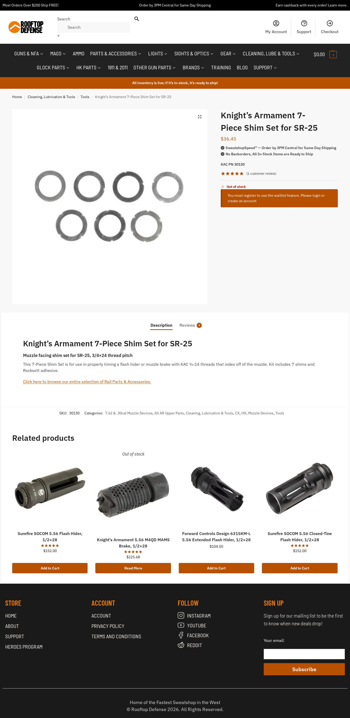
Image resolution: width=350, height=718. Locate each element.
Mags (55, 53)
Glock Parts (51, 67)
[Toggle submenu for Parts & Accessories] (139, 54)
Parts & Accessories (113, 53)
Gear (225, 53)
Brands (191, 67)
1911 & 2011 (118, 67)
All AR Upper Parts (169, 413)
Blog (242, 67)
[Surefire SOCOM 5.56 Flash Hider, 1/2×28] (50, 488)
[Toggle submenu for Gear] (234, 54)
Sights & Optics (191, 53)
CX (237, 413)
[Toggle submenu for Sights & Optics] (212, 54)
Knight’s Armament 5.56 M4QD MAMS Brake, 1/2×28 (133, 542)
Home (17, 96)
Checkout (330, 31)
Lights (155, 53)
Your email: (274, 640)
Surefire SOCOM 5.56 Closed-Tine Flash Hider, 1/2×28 (300, 536)
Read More (133, 568)
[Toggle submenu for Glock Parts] (68, 67)
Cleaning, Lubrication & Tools (51, 96)
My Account (276, 31)
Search (63, 18)
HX (243, 413)
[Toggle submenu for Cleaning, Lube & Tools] (298, 54)
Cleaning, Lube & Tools (269, 53)
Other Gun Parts (152, 67)
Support (304, 31)
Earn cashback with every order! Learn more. (311, 5)
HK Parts (86, 67)
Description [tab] (161, 325)
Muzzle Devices (261, 413)
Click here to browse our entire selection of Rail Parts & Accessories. (87, 381)
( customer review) (261, 173)
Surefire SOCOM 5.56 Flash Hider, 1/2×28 (50, 536)
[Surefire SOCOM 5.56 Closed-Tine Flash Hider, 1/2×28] (299, 488)
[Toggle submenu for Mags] (64, 54)
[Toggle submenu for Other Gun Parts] (174, 67)
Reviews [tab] (190, 325)
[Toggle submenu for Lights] (166, 54)
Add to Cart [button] (50, 568)
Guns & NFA (26, 53)
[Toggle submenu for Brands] (202, 67)
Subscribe (304, 669)
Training (221, 67)
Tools (85, 96)
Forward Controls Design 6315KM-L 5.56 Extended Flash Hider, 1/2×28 (216, 536)
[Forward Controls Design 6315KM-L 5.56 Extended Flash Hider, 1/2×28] (216, 488)
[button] (329, 54)
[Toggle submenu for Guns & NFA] (42, 54)
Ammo (78, 53)
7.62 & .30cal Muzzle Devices (129, 413)
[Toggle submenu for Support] (275, 67)
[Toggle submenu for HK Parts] (99, 67)
